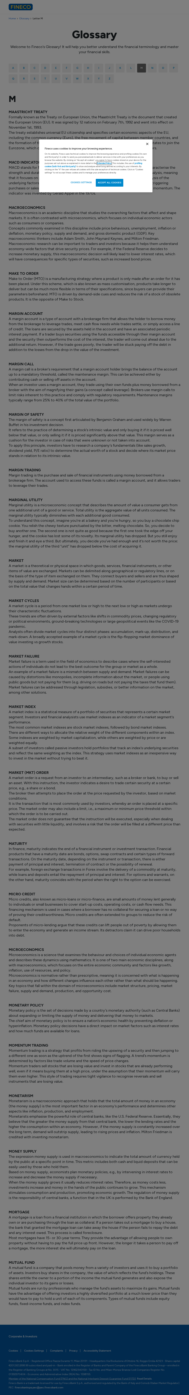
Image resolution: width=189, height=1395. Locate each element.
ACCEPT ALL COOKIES (109, 182)
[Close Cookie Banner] (147, 144)
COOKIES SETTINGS (81, 182)
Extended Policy (104, 163)
